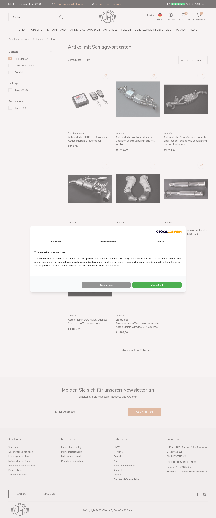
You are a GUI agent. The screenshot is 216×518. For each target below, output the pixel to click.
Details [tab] (160, 241)
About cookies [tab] (108, 241)
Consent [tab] (56, 241)
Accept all (157, 284)
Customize (106, 284)
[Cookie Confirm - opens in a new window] (169, 231)
